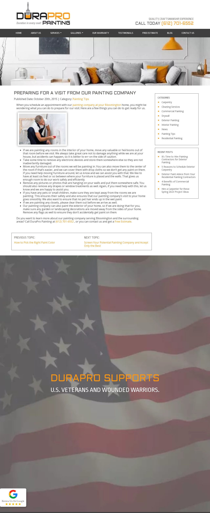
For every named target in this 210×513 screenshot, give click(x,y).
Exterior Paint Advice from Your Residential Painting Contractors (179, 175)
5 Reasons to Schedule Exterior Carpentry (178, 168)
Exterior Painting (170, 120)
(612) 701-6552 (177, 24)
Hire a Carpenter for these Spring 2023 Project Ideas (175, 190)
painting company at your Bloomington (97, 105)
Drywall (165, 115)
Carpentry (167, 102)
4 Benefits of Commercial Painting (175, 183)
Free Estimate (123, 221)
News (165, 129)
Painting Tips (81, 99)
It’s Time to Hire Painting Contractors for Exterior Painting (175, 159)
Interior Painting (170, 124)
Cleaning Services (171, 106)
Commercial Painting (173, 111)
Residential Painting (172, 138)
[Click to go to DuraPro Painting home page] (44, 14)
